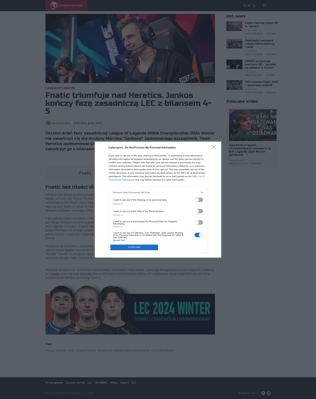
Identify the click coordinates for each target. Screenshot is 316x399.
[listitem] (158, 192)
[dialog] (158, 199)
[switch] (199, 200)
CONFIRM (134, 247)
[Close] (215, 148)
